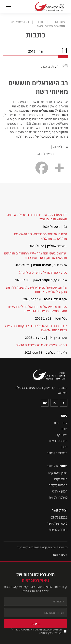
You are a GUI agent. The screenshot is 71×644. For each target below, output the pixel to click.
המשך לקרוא (45, 154)
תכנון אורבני (59, 491)
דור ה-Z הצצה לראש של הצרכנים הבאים (41, 345)
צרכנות (45, 66)
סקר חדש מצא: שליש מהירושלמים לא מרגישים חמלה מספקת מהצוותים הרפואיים (37, 308)
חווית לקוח (60, 479)
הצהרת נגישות (58, 441)
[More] (59, 167)
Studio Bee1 (59, 555)
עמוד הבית (60, 423)
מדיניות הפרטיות (57, 453)
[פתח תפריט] (8, 6)
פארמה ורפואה (58, 497)
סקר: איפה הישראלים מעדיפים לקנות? (43, 272)
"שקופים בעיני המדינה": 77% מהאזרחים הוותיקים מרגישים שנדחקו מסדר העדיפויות (35, 255)
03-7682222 (58, 517)
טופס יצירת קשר (57, 523)
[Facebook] (41, 167)
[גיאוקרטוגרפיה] (49, 6)
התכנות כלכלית (58, 485)
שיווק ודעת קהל (57, 473)
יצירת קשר (60, 435)
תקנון (64, 447)
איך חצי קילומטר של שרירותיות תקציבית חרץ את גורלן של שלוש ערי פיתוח (36, 289)
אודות (64, 429)
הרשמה (35, 624)
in (54, 403)
